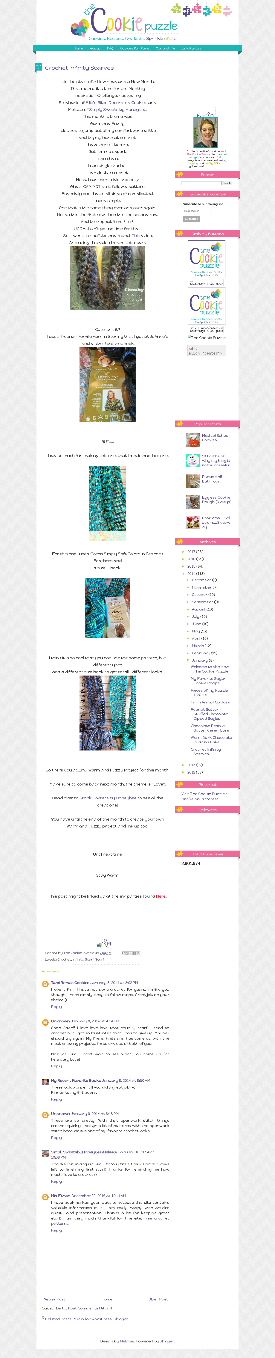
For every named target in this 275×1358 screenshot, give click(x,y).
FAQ (110, 48)
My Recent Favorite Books (76, 1080)
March (198, 645)
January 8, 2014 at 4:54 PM (95, 1021)
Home (78, 48)
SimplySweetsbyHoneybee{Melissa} (84, 1152)
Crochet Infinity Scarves (206, 751)
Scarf (99, 959)
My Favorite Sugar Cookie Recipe (208, 680)
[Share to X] (131, 953)
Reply (56, 1006)
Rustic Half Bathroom (212, 478)
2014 (191, 573)
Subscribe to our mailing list (203, 204)
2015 (191, 566)
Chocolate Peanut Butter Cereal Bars (210, 728)
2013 (191, 765)
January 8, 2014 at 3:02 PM (114, 982)
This (136, 235)
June (197, 624)
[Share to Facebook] (134, 953)
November (202, 587)
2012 (191, 772)
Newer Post (54, 1299)
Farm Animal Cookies (210, 702)
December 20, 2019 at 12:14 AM (98, 1195)
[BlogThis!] (127, 953)
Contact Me (165, 48)
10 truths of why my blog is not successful (216, 460)
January (200, 660)
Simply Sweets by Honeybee (117, 109)
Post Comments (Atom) (90, 1308)
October (200, 594)
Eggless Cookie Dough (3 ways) (216, 499)
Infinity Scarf (83, 959)
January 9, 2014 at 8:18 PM (95, 1113)
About (95, 48)
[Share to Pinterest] (138, 953)
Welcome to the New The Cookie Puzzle (210, 668)
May (196, 631)
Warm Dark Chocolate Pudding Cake (211, 739)
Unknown (60, 1021)
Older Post (158, 1299)
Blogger (167, 1341)
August (199, 609)
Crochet (64, 959)
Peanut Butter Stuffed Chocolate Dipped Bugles (209, 714)
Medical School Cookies (215, 437)
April (196, 638)
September (203, 602)
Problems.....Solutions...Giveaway (216, 522)
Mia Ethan (60, 1195)
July (196, 616)
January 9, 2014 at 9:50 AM (126, 1080)
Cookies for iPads (134, 48)
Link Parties (192, 48)
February (201, 653)
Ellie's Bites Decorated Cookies (116, 102)
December (202, 580)
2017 (191, 551)
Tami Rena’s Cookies (70, 982)
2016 (191, 559)
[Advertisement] (209, 84)
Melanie (127, 1341)
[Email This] (124, 953)
